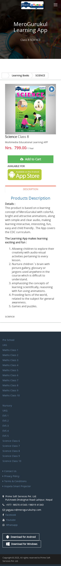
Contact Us (10, 471)
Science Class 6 (11, 440)
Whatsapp (11, 524)
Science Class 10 (12, 461)
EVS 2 (6, 420)
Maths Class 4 (10, 365)
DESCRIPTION (30, 189)
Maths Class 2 (10, 355)
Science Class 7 (11, 445)
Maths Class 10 (11, 395)
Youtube (10, 519)
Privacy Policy (11, 476)
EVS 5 (6, 435)
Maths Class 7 (10, 380)
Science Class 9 (11, 456)
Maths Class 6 (10, 375)
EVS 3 (6, 425)
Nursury (7, 405)
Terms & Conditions (15, 481)
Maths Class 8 (10, 385)
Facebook (10, 514)
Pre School (8, 340)
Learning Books (20, 75)
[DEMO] (51, 89)
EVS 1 (6, 415)
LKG (5, 345)
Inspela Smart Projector (17, 486)
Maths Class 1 (10, 350)
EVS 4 (6, 430)
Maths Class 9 (10, 390)
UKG (5, 410)
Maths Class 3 (10, 360)
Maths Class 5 (10, 370)
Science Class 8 (11, 450)
